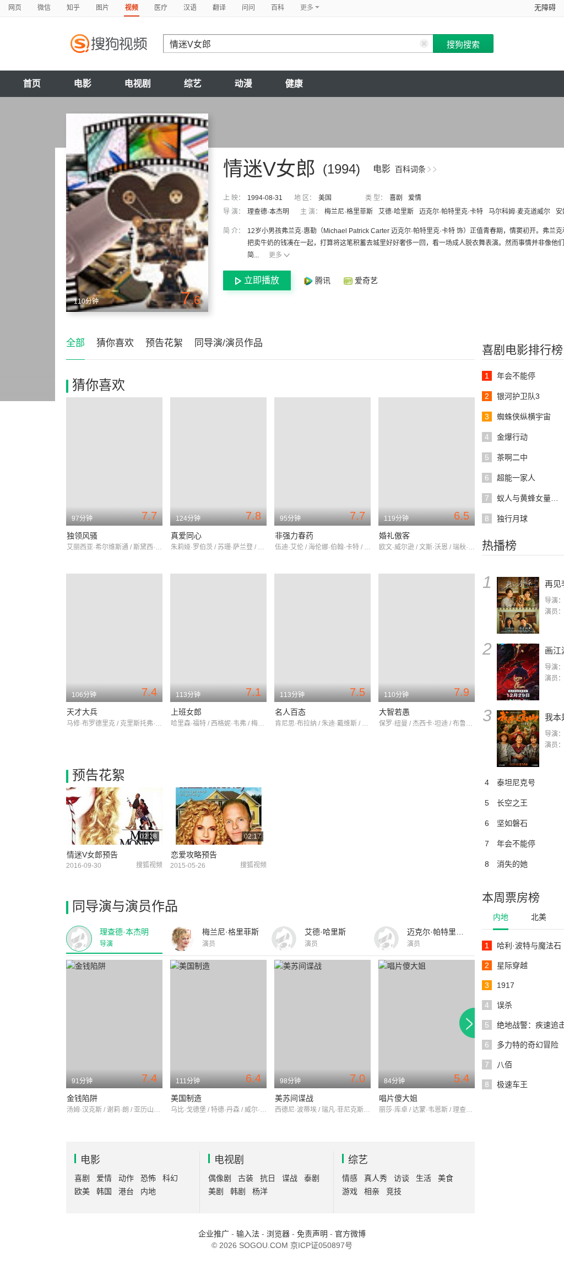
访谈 (401, 1178)
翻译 (219, 8)
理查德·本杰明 (268, 211)
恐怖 (148, 1178)
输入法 (247, 1233)
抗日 (267, 1178)
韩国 (104, 1191)
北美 (538, 916)
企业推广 (213, 1233)
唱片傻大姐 (398, 1098)
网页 (14, 8)
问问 (248, 8)
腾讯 (323, 280)
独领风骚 (82, 535)
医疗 (160, 8)
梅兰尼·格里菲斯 (348, 211)
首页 (32, 83)
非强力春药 (294, 535)
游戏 (349, 1191)
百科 (277, 8)
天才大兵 (82, 711)
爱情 (414, 198)
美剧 (216, 1191)
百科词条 (410, 169)
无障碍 (545, 7)
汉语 (190, 8)
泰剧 (311, 1178)
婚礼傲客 (394, 535)
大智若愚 (394, 711)
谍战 (289, 1178)
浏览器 (278, 1233)
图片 (102, 8)
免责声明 (312, 1233)
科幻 (170, 1178)
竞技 (394, 1191)
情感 (349, 1178)
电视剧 (137, 83)
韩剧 (238, 1191)
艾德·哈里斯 (396, 211)
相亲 (371, 1191)
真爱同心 (186, 535)
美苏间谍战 (294, 1098)
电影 (82, 83)
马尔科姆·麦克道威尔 (519, 211)
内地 (500, 916)
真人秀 (375, 1178)
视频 (131, 8)
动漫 (243, 83)
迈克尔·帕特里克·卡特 (451, 211)
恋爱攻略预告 (194, 854)
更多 (275, 255)
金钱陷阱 (82, 1098)
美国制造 (186, 1098)
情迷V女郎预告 (92, 854)
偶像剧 (219, 1178)
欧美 (82, 1191)
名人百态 (290, 711)
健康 (294, 83)
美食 (445, 1178)
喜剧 (396, 198)
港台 (126, 1191)
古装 (245, 1178)
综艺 (193, 83)
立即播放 (261, 280)
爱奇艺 (365, 280)
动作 (126, 1178)
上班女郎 (186, 711)
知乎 (73, 8)
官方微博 (350, 1233)
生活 (423, 1178)
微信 (44, 8)
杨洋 (260, 1191)
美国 (325, 198)
